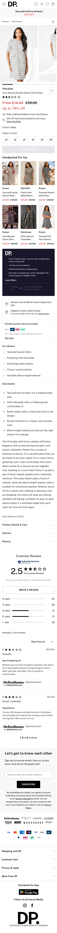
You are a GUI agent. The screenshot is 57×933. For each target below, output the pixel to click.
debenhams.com (14, 693)
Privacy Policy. (27, 821)
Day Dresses (17, 22)
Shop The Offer (14, 119)
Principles (7, 86)
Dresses (5, 22)
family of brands (25, 812)
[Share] (51, 21)
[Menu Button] (4, 4)
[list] (27, 53)
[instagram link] (24, 919)
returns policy (44, 318)
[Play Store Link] (27, 905)
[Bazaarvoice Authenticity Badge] (27, 570)
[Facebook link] (31, 919)
